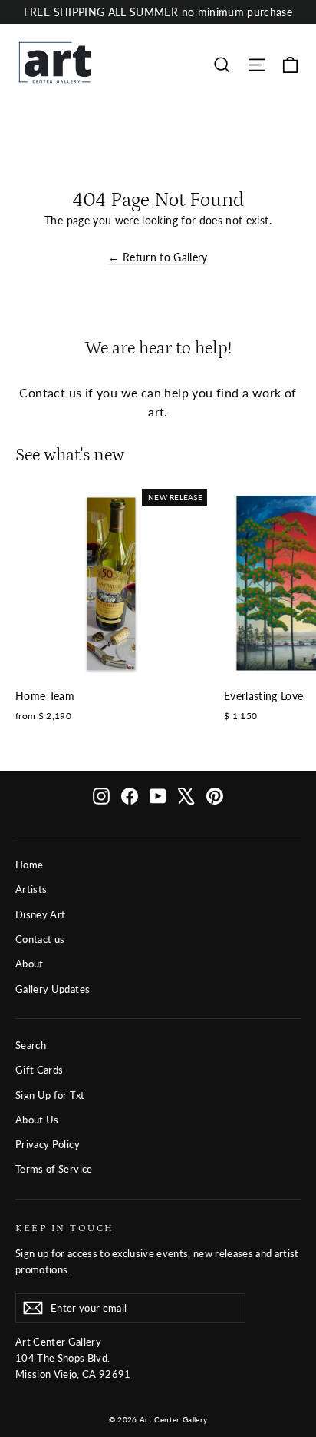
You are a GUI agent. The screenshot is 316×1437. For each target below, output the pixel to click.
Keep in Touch (64, 1228)
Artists (31, 889)
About (29, 963)
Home (29, 864)
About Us (37, 1119)
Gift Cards (39, 1070)
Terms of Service (54, 1169)
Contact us (40, 939)
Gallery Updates (52, 989)
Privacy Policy (47, 1144)
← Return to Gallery (158, 257)
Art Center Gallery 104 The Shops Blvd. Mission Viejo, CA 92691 (73, 1358)
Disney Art (40, 914)
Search (30, 1045)
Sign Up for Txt (49, 1095)
